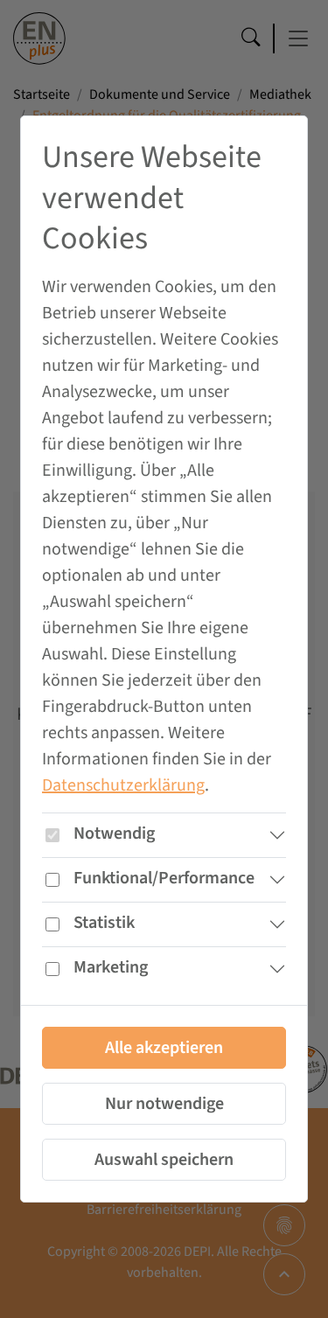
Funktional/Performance (164, 878)
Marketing (110, 967)
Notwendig (114, 833)
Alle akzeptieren (164, 1048)
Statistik (104, 922)
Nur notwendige (164, 1103)
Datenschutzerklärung (123, 785)
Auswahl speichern (164, 1159)
